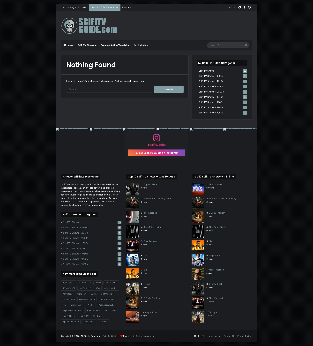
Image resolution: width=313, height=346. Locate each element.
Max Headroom (216, 269)
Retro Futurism (93, 310)
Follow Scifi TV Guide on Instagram (156, 152)
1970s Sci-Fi (85, 282)
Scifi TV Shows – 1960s (211, 102)
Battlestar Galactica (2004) (157, 198)
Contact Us (229, 336)
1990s (98, 282)
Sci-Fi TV (84, 316)
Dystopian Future (87, 299)
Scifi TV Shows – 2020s (211, 86)
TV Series (103, 321)
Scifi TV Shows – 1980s (211, 107)
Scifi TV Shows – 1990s (211, 76)
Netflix (91, 305)
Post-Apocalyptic (106, 305)
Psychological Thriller (73, 310)
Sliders (125, 7)
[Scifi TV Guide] (93, 25)
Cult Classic (106, 294)
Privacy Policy (244, 336)
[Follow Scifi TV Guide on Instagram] (156, 139)
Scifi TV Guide (110, 336)
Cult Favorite (69, 299)
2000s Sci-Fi (111, 282)
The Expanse (150, 212)
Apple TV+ (81, 294)
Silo (145, 269)
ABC (98, 288)
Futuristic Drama (106, 299)
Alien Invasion (110, 288)
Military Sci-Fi (77, 305)
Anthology (67, 294)
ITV (64, 305)
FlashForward (150, 241)
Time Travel (88, 321)
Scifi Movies (141, 45)
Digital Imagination (145, 336)
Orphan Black (150, 184)
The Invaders (215, 184)
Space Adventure (71, 321)
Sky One (97, 316)
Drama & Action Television (115, 45)
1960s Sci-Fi (69, 282)
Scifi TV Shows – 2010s (211, 81)
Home (69, 45)
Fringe (147, 284)
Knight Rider (151, 312)
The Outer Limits (152, 227)
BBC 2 (94, 294)
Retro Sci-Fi (110, 310)
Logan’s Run (215, 255)
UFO (146, 255)
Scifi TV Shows (86, 45)
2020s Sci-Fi (85, 288)
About (218, 336)
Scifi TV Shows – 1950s (211, 112)
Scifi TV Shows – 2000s (211, 91)
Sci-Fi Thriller (69, 316)
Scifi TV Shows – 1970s (211, 97)
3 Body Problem (152, 298)
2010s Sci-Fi (69, 288)
